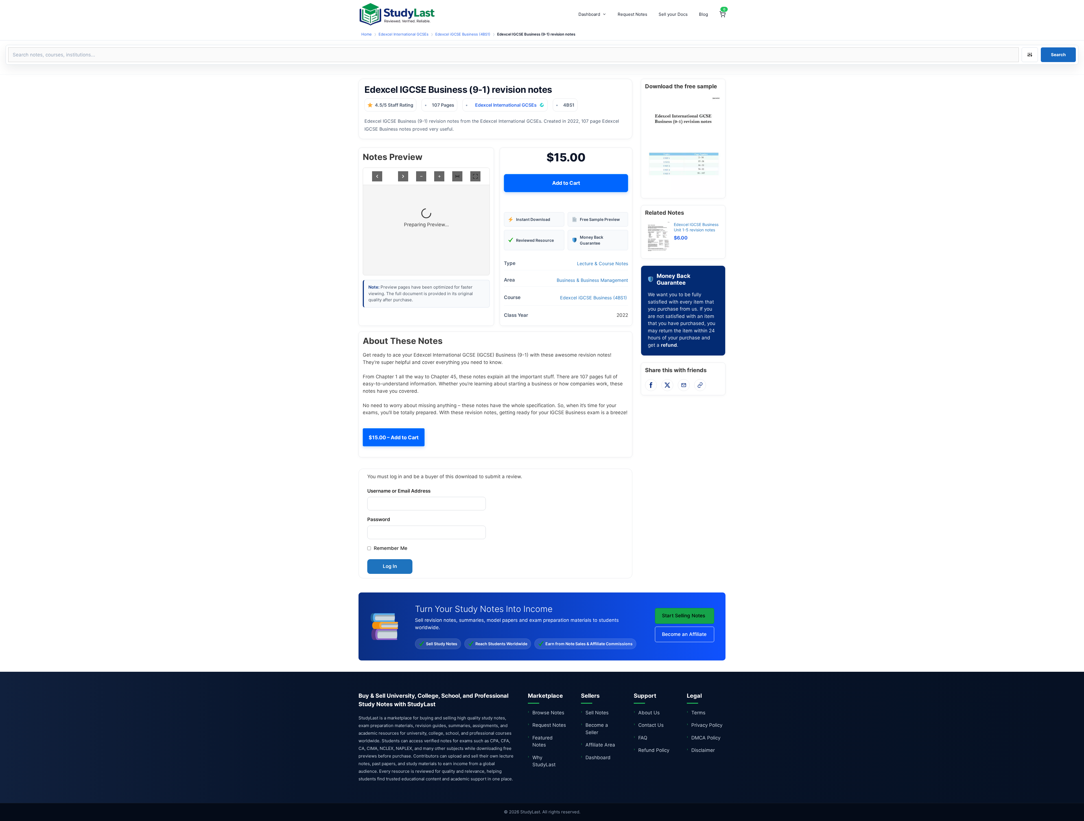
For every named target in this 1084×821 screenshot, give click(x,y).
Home (366, 34)
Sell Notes (597, 712)
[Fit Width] (457, 176)
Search (1058, 54)
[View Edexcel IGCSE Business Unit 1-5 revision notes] (657, 238)
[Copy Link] (700, 385)
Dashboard (589, 14)
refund (669, 345)
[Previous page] (377, 176)
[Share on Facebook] (651, 385)
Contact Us (651, 725)
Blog (703, 14)
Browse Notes (548, 712)
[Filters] (1030, 54)
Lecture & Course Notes (602, 263)
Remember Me (390, 548)
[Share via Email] (684, 385)
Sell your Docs (673, 14)
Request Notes (632, 14)
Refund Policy (653, 750)
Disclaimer (703, 750)
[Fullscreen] (475, 176)
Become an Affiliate (684, 634)
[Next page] (403, 176)
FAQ (642, 738)
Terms (698, 712)
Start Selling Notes (683, 615)
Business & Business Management (592, 280)
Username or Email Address (398, 491)
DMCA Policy (705, 738)
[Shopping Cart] (722, 14)
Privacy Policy (706, 725)
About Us (649, 712)
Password (378, 519)
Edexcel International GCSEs (404, 34)
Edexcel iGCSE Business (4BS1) (462, 34)
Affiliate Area (600, 745)
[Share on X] (667, 385)
